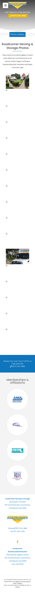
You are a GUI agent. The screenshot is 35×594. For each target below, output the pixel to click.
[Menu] (5, 5)
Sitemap (18, 581)
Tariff (14, 583)
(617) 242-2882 (19, 15)
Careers (19, 583)
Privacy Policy (26, 581)
